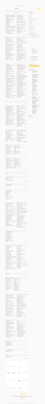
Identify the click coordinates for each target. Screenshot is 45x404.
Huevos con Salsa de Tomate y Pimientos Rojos (35, 75)
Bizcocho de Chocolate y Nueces (10, 59)
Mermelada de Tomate (20, 221)
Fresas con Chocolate (19, 138)
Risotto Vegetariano (16, 286)
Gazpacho (15, 149)
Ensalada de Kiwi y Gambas (9, 121)
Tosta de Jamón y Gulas (20, 328)
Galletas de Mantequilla (9, 150)
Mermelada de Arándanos (20, 217)
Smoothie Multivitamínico (20, 303)
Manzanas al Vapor (8, 220)
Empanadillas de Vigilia (9, 111)
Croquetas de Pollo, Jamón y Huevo (21, 90)
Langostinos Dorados (8, 190)
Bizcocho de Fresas (19, 40)
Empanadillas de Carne (9, 108)
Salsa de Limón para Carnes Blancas (10, 315)
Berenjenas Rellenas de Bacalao (10, 55)
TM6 (33, 117)
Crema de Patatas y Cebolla (20, 74)
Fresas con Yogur (19, 140)
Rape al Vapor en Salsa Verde (9, 278)
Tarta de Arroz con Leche (9, 320)
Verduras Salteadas (8, 341)
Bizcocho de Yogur (19, 50)
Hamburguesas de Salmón (9, 160)
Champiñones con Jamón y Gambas (10, 80)
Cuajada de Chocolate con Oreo (21, 95)
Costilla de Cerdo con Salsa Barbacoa (10, 95)
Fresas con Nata (19, 139)
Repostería (30, 29)
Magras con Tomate (8, 219)
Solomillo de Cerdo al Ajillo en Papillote (22, 305)
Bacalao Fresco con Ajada (9, 49)
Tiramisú (18, 321)
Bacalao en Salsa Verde (9, 48)
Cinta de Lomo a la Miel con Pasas (10, 86)
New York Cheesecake (9, 234)
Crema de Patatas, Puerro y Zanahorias (22, 75)
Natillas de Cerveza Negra (9, 231)
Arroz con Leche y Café (20, 17)
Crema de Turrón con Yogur (20, 79)
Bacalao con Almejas (8, 38)
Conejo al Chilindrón (8, 93)
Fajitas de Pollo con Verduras (9, 130)
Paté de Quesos (8, 260)
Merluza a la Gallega (19, 206)
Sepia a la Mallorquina (19, 298)
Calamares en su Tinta (9, 69)
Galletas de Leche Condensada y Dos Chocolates (8, 149)
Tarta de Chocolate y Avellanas (10, 322)
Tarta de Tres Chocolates (9, 330)
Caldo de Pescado (8, 70)
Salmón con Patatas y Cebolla (10, 307)
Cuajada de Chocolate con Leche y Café (22, 94)
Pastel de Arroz (8, 252)
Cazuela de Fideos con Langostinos (10, 78)
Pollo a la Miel (18, 255)
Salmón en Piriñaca (8, 312)
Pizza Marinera (19, 252)
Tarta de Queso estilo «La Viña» (10, 327)
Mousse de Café (19, 224)
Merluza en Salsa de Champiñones (21, 215)
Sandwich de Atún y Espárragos (21, 296)
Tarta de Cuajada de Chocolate (10, 323)
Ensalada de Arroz (8, 113)
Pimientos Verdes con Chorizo (21, 245)
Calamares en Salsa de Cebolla (10, 68)
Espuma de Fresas (19, 124)
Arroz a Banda (7, 24)
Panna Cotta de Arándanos (9, 250)
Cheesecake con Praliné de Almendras (11, 84)
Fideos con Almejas (8, 131)
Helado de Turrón (8, 166)
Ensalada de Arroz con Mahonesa (10, 114)
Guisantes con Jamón (17, 151)
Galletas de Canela (8, 146)
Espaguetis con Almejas (20, 119)
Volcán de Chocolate (8, 343)
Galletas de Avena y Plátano (9, 145)
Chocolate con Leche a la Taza (10, 85)
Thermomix (30, 117)
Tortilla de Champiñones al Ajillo (21, 325)
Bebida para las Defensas (9, 53)
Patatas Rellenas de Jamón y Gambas (11, 257)
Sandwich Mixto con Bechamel (21, 297)
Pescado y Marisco (31, 28)
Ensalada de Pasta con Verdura (10, 123)
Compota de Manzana (9, 90)
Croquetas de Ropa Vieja (20, 91)
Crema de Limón (19, 73)
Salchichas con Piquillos (9, 295)
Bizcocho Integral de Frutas (20, 54)
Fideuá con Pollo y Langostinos (10, 135)
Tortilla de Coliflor (19, 326)
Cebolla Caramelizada (8, 79)
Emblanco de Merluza (9, 106)
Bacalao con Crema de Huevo (10, 39)
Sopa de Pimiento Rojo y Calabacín (21, 315)
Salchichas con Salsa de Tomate (10, 296)
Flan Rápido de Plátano (20, 134)
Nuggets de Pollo (8, 239)
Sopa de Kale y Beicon (20, 313)
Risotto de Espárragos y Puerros (34, 90)
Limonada (7, 195)
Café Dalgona (7, 64)
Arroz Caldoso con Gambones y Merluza (35, 101)
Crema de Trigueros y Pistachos (21, 78)
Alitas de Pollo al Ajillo (8, 18)
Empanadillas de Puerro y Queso (10, 109)
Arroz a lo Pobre (8, 25)
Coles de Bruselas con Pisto (9, 88)
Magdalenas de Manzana (9, 216)
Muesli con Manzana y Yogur (20, 227)
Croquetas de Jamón (19, 84)
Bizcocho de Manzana (20, 45)
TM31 (34, 117)
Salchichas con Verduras (9, 297)
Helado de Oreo (8, 165)
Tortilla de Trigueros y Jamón (21, 327)
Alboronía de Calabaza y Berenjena (10, 15)
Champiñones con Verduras (9, 81)
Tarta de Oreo (7, 325)
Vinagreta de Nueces (8, 342)
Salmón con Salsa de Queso (9, 311)
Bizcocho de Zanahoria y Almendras (21, 53)
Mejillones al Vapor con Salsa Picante (21, 204)
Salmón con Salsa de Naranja (9, 310)
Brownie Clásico (19, 59)
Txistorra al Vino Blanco (20, 335)
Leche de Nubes (8, 192)
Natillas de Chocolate (8, 232)
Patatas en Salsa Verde (9, 255)
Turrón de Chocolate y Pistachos (21, 333)
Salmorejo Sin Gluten (8, 300)
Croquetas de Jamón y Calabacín (21, 85)
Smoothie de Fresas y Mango (20, 301)
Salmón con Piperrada (9, 308)
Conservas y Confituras (32, 18)
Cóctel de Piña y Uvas (19, 96)
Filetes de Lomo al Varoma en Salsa (21, 130)
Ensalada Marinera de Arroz (20, 111)
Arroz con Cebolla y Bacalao (9, 33)
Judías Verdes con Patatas (9, 180)
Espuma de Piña (19, 125)
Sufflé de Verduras (19, 316)
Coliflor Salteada (8, 89)
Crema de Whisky (19, 80)
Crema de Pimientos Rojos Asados (21, 76)
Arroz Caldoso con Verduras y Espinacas (11, 29)
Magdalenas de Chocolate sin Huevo (10, 215)
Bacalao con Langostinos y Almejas (10, 44)
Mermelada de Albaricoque (20, 216)
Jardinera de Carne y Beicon (9, 179)
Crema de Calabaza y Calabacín (21, 66)
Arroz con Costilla (19, 15)
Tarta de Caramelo (8, 321)
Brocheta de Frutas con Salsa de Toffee (22, 58)
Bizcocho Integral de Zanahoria (21, 55)
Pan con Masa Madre (8, 246)
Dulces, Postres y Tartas (32, 19)
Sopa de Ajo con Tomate (20, 310)
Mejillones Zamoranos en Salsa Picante (22, 205)
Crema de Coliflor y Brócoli (20, 68)
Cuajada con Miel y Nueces (20, 93)
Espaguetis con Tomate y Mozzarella (21, 123)
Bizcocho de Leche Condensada (21, 43)
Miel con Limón (19, 222)
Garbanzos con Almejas (17, 145)
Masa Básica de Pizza (8, 224)
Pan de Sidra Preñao (8, 247)
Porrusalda (18, 260)
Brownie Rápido (19, 60)
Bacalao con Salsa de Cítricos (9, 45)
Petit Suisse (7, 265)
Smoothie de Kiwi (19, 302)
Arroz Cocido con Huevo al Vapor (10, 30)
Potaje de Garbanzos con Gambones (21, 262)
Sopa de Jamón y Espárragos (20, 312)
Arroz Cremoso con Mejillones (21, 24)
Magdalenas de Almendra (9, 214)
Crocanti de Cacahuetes (20, 81)
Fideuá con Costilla (8, 133)
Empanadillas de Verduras (9, 110)
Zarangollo (7, 355)
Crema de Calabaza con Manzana (21, 65)
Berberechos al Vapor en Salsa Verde (10, 54)
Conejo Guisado (8, 94)
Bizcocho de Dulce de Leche (20, 39)
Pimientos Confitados (8, 266)
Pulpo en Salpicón (19, 267)
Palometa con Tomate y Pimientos (10, 245)
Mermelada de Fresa (19, 219)
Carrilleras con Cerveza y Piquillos (10, 75)
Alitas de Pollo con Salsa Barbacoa (10, 19)
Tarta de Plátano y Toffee (9, 326)
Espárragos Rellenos (19, 126)
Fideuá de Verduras (8, 136)
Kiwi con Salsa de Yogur (9, 184)
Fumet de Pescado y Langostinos (21, 141)
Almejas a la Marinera (8, 20)
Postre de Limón (19, 261)
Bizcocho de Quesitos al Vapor (21, 49)
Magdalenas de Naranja (9, 217)
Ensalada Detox (19, 110)
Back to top (25, 34)
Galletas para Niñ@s (8, 151)
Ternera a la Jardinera (8, 337)
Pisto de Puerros (19, 247)
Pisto (17, 246)
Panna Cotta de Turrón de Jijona (10, 251)
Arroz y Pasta (30, 13)
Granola (15, 150)
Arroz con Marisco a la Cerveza (21, 19)
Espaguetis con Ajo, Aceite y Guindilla (22, 118)
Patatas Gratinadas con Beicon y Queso (11, 256)
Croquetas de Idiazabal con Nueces (21, 83)
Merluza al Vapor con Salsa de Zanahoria (22, 211)
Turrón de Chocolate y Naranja (21, 332)
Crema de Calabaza (19, 64)
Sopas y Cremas (31, 30)
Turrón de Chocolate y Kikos (20, 331)
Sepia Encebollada (19, 300)
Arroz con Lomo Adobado (20, 18)
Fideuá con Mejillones (8, 134)
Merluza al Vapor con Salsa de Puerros (22, 210)
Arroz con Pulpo (19, 20)
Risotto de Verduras (16, 285)
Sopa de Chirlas (19, 311)
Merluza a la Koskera (19, 207)
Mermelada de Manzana (20, 220)
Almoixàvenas (7, 23)
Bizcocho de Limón (19, 44)
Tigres (17, 320)
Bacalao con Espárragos (9, 40)
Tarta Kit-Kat (7, 333)
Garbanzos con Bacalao (17, 146)
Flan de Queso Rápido (20, 133)
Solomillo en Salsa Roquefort (20, 308)
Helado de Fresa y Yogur (9, 164)
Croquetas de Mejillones (20, 86)
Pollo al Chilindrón (19, 256)
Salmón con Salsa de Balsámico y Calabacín (35, 106)
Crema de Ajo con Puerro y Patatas (10, 96)
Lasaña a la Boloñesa (8, 191)
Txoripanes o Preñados (20, 336)
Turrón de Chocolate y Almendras (21, 330)
